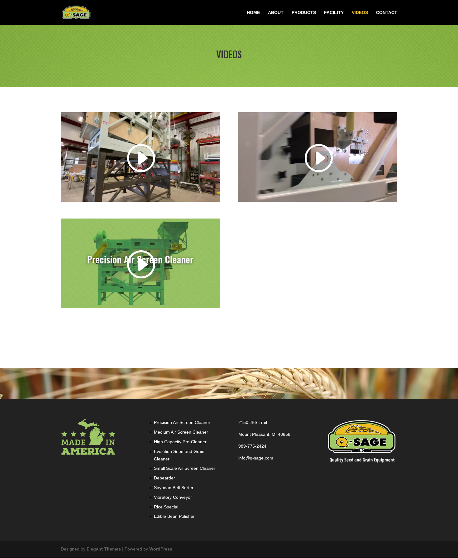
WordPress (160, 548)
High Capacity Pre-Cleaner (180, 441)
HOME (253, 12)
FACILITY (334, 12)
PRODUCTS (304, 12)
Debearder (164, 477)
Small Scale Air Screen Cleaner (184, 468)
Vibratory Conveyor (173, 497)
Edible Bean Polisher (174, 516)
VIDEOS (360, 12)
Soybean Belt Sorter (173, 487)
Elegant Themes (104, 548)
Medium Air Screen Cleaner (181, 432)
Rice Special (166, 506)
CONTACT (386, 12)
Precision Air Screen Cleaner (182, 422)
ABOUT (276, 12)
